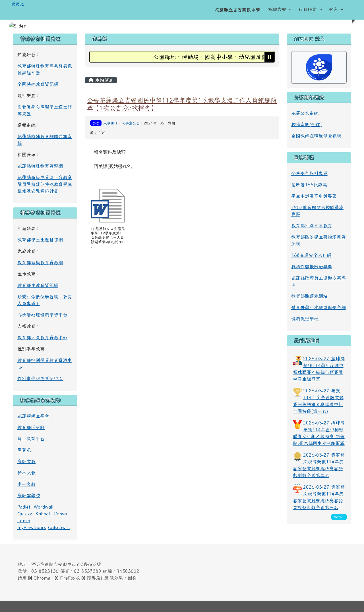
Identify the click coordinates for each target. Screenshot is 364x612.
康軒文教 (26, 461)
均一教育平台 (31, 438)
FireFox (66, 578)
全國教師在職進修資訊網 (316, 136)
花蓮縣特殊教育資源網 (40, 166)
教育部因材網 (31, 427)
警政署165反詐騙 (309, 184)
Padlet (23, 507)
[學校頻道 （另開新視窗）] (17, 4)
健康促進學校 (304, 319)
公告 (95, 123)
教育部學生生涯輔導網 (41, 240)
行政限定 (308, 9)
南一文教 (26, 484)
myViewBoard (31, 527)
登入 (333, 9)
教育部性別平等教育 (311, 225)
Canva (60, 513)
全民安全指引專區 (309, 173)
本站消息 (103, 80)
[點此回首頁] (182, 25)
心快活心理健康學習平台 (42, 315)
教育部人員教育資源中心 (42, 337)
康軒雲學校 (28, 495)
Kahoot (43, 513)
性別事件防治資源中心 (40, 378)
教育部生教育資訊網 (37, 285)
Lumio (23, 520)
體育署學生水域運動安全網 (318, 307)
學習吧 (24, 450)
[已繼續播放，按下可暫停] (269, 56)
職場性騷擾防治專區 (311, 266)
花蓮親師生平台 (33, 416)
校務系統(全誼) (306, 124)
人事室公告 (130, 123)
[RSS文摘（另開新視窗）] (22, 4)
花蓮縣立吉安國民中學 (237, 10)
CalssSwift (59, 527)
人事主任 (110, 123)
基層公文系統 (304, 113)
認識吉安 (277, 9)
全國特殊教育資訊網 (37, 84)
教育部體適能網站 (309, 296)
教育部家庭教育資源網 (40, 262)
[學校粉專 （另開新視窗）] (14, 4)
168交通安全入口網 (311, 255)
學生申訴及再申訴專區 (314, 196)
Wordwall (43, 507)
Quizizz (24, 513)
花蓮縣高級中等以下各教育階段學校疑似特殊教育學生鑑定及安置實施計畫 (44, 184)
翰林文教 (26, 473)
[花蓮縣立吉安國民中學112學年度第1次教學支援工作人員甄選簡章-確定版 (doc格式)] (108, 206)
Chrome (41, 578)
